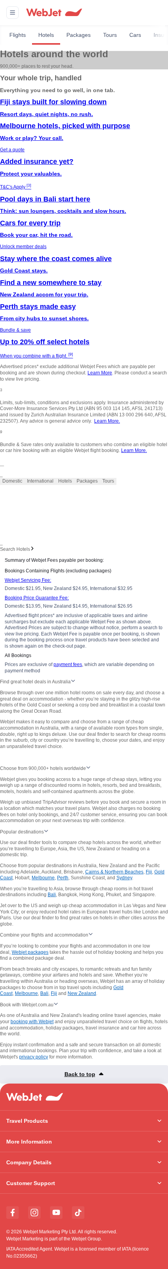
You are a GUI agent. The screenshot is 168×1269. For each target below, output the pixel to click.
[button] (12, 12)
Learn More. (107, 421)
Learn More (100, 373)
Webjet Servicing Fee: (28, 580)
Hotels (46, 35)
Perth (62, 877)
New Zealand (82, 993)
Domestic (12, 481)
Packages (78, 35)
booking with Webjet (32, 1021)
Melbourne (43, 877)
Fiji (149, 872)
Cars (135, 35)
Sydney (124, 877)
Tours (110, 35)
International (40, 481)
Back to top (79, 1074)
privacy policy (33, 1057)
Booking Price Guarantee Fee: (37, 598)
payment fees (68, 664)
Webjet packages (30, 952)
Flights (17, 35)
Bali (52, 894)
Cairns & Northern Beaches (114, 872)
